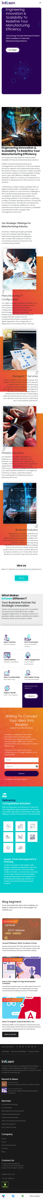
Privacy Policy (33, 1051)
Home (4, 1139)
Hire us (21, 578)
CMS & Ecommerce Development (14, 1121)
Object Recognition (9, 1124)
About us (31, 696)
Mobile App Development (11, 1114)
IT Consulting (6, 1108)
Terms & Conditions (19, 1051)
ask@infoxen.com (8, 1174)
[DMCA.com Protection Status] (5, 1185)
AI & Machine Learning (10, 1104)
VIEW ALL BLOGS (10, 1034)
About (4, 1142)
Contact (5, 1148)
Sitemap (5, 1051)
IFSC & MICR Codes (9, 1127)
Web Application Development (13, 1111)
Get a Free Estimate (9, 1145)
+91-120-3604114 (8, 1178)
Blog (3, 1152)
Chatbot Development (10, 1117)
